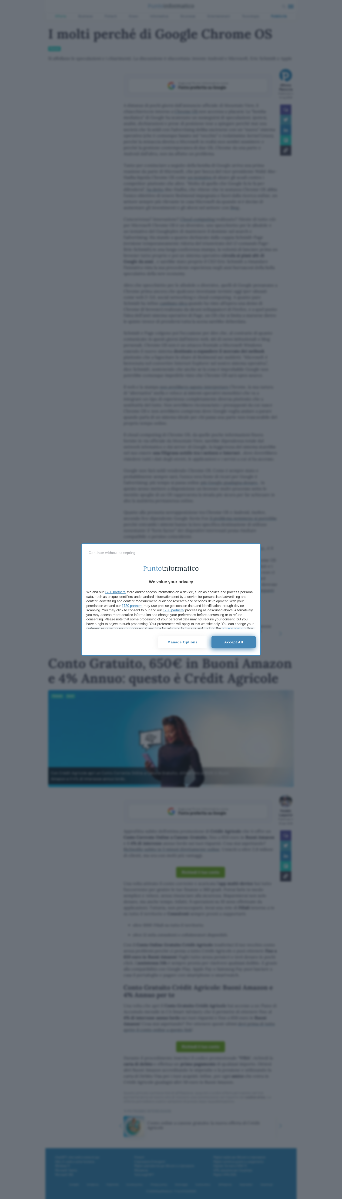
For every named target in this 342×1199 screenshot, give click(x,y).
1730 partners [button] (115, 592)
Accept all (233, 642)
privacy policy (232, 628)
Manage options (183, 642)
